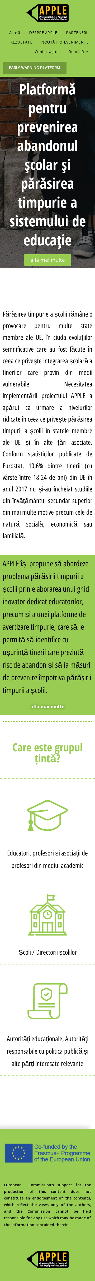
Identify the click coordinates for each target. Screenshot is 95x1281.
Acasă (14, 32)
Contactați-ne (47, 51)
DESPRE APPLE (43, 32)
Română (77, 51)
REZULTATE (21, 42)
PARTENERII (77, 32)
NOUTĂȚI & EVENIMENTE (64, 42)
